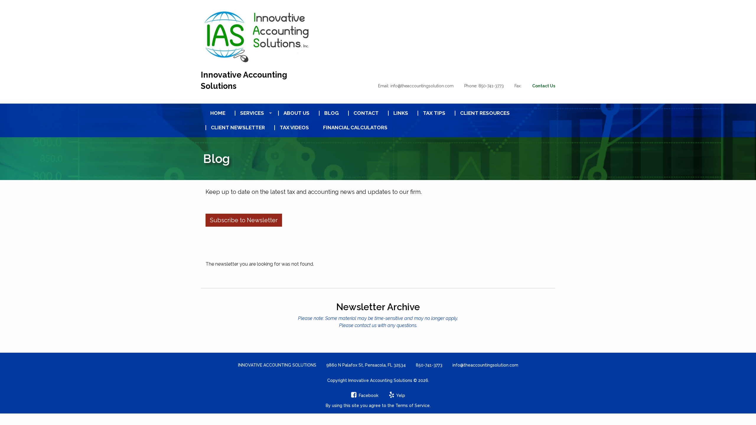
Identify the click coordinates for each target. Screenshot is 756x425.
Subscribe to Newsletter (244, 220)
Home (217, 113)
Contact (366, 113)
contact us (366, 325)
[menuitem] (215, 113)
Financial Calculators (355, 127)
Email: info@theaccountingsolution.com (416, 86)
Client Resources (485, 113)
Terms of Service (412, 405)
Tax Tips (434, 113)
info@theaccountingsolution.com (485, 365)
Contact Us (543, 86)
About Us (296, 113)
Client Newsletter (238, 127)
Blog (331, 113)
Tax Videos (294, 127)
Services (252, 113)
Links (400, 113)
